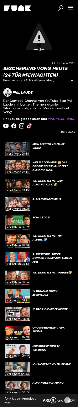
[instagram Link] (21, 126)
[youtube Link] (6, 126)
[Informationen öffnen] (72, 80)
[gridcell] (39, 149)
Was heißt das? (61, 118)
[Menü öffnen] (70, 8)
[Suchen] (60, 8)
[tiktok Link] (29, 126)
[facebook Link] (13, 126)
